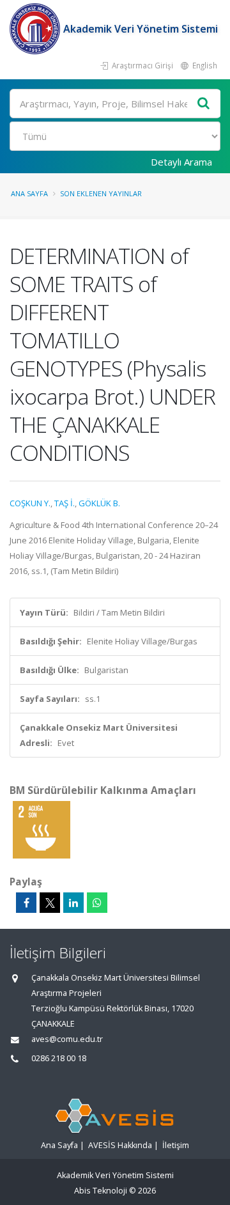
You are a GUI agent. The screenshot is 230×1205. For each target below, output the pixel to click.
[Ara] (203, 103)
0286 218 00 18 (58, 1058)
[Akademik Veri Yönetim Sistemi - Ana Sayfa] (36, 29)
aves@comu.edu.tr (67, 1039)
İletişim (175, 1145)
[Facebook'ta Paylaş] (26, 902)
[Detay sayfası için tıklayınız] (41, 829)
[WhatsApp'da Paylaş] (97, 902)
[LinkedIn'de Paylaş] (73, 902)
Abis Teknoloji (100, 1190)
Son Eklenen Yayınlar (101, 193)
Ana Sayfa (29, 193)
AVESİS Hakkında (120, 1145)
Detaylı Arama (181, 161)
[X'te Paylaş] (50, 902)
